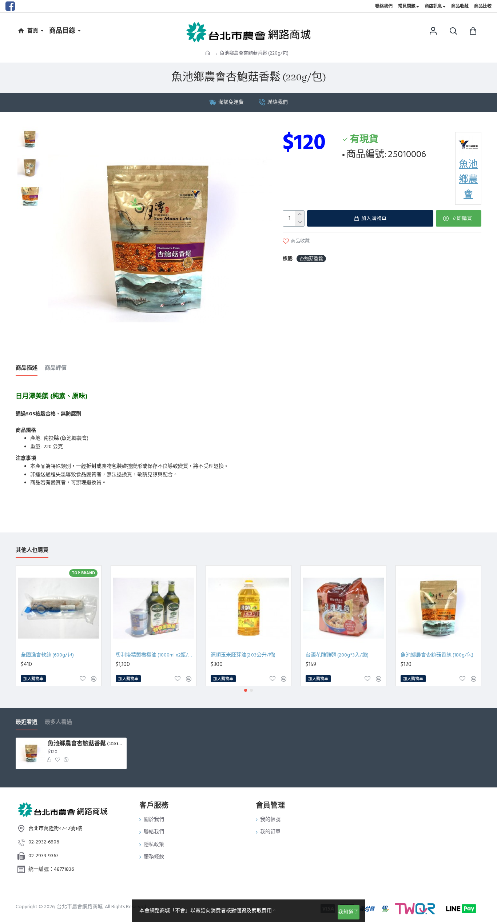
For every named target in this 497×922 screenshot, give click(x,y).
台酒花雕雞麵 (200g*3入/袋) (337, 655)
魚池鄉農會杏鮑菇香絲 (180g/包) (437, 655)
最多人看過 (58, 722)
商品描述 (26, 368)
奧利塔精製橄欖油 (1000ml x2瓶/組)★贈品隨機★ (155, 655)
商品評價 (56, 368)
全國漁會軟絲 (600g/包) (47, 655)
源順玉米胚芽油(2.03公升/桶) (243, 655)
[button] (245, 690)
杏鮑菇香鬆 (311, 258)
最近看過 (26, 722)
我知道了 (348, 912)
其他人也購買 (32, 550)
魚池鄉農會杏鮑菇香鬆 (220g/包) (86, 744)
